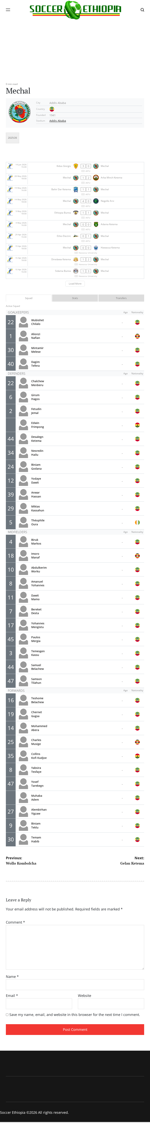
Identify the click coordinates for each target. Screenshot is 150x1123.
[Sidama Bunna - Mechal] (75, 273)
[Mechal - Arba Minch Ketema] (75, 179)
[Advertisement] (75, 49)
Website (84, 995)
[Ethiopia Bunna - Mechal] (75, 214)
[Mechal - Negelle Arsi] (75, 203)
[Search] (142, 9)
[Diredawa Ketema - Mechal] (75, 261)
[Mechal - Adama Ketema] (75, 226)
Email (12, 995)
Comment (15, 922)
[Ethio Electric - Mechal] (75, 238)
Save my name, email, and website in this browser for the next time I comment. (74, 1014)
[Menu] (8, 9)
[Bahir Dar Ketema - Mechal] (75, 191)
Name (12, 976)
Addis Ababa (57, 121)
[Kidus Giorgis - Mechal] (75, 168)
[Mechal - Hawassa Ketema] (75, 249)
